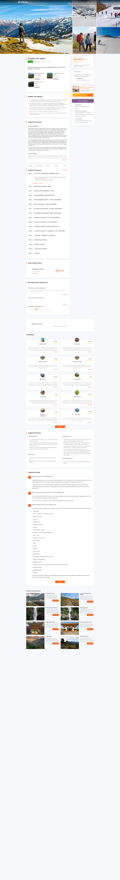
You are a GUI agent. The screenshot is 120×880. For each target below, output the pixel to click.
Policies (56, 165)
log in (57, 326)
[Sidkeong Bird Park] (35, 628)
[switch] (48, 174)
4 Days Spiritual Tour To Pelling (58, 74)
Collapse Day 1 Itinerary (38, 183)
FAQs (65, 165)
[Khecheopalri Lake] (35, 599)
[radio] (48, 271)
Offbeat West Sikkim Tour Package (38, 74)
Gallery (117, 8)
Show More (60, 426)
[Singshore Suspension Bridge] (70, 599)
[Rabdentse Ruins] (70, 642)
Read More (65, 159)
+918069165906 (79, 78)
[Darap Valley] (35, 642)
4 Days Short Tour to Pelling (39, 82)
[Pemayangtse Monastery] (70, 628)
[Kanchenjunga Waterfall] (35, 613)
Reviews (48, 165)
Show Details (35, 273)
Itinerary (30, 165)
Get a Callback (83, 95)
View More (60, 581)
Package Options (39, 165)
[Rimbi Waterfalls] (70, 613)
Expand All (65, 169)
